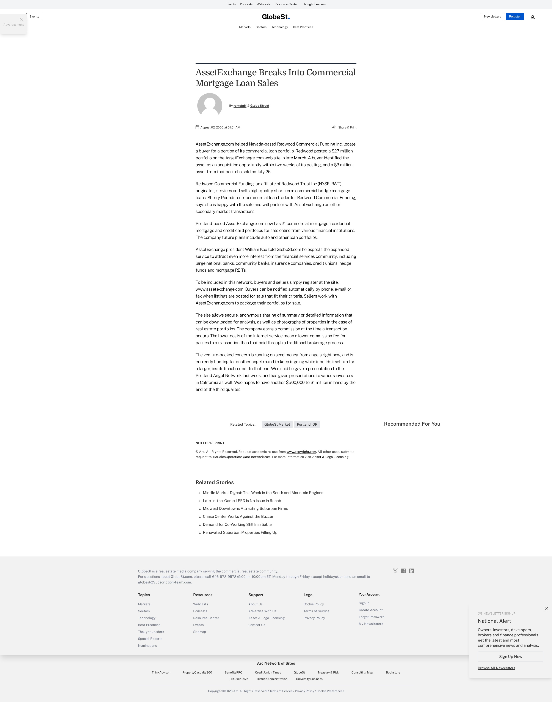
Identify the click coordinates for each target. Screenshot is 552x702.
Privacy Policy (314, 618)
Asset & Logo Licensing (266, 618)
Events (231, 4)
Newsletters (492, 16)
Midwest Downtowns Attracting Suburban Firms (245, 508)
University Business (309, 679)
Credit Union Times (268, 672)
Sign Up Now (510, 656)
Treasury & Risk (328, 672)
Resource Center (286, 4)
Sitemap (199, 632)
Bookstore (393, 672)
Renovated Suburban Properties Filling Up (240, 532)
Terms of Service (316, 611)
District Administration (272, 679)
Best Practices (149, 625)
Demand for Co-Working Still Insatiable (237, 524)
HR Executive (238, 679)
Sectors (144, 611)
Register (515, 16)
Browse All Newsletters (496, 668)
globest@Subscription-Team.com (164, 582)
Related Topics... (243, 424)
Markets (144, 604)
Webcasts (263, 4)
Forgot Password (371, 617)
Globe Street (259, 105)
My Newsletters (371, 624)
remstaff (240, 105)
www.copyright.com (301, 451)
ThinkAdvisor (161, 672)
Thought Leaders (314, 4)
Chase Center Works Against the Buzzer (238, 516)
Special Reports (150, 638)
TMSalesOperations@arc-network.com (241, 457)
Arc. (236, 691)
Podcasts (246, 4)
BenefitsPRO (233, 672)
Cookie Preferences (330, 691)
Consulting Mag (362, 672)
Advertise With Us (262, 611)
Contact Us (256, 625)
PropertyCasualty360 (197, 672)
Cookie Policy (314, 604)
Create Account (371, 610)
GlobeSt (299, 672)
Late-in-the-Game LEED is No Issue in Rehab (242, 500)
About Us (255, 604)
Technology (146, 618)
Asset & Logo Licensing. (330, 457)
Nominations (147, 645)
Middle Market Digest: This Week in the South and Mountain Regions (263, 492)
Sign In (364, 603)
